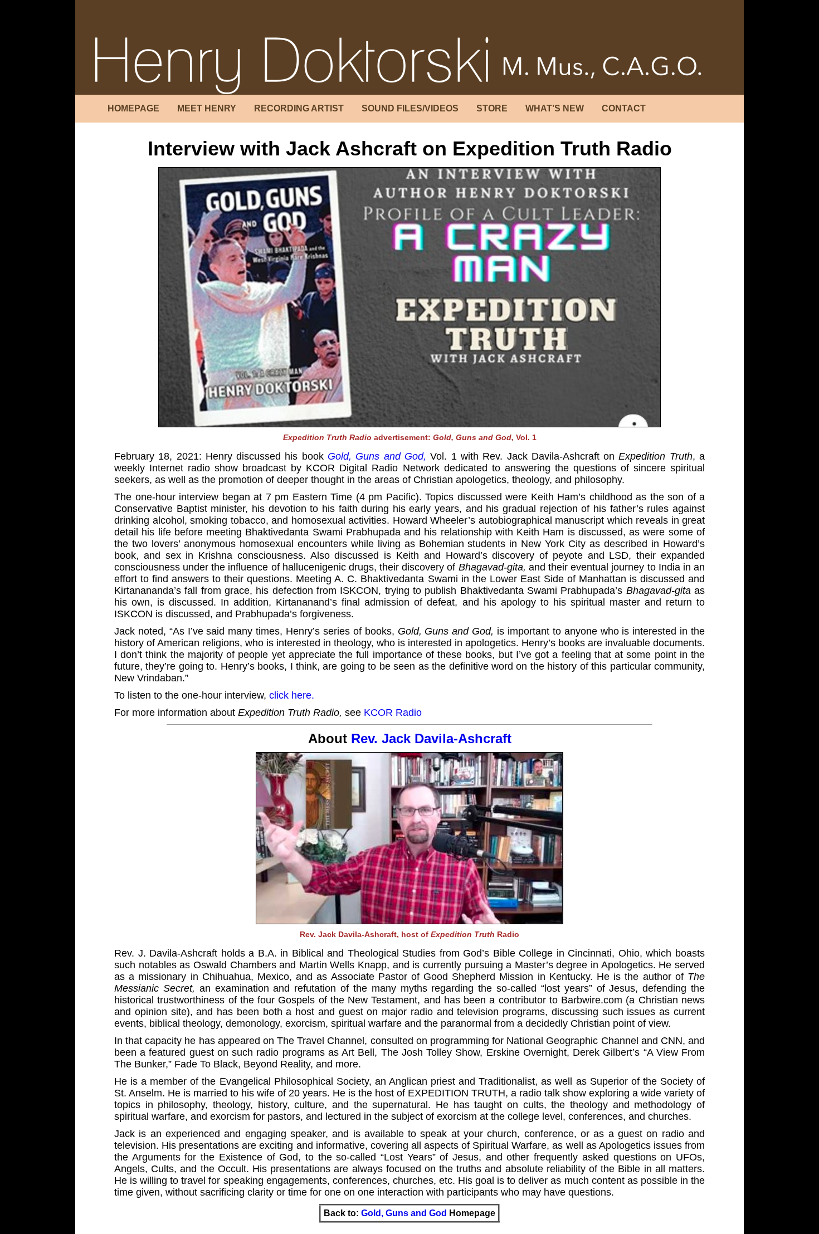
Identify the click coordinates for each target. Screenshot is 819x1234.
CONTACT (624, 108)
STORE (492, 108)
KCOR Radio (393, 712)
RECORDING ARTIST (299, 108)
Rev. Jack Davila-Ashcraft (431, 738)
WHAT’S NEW (554, 108)
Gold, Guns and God (405, 1213)
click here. (291, 695)
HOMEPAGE (133, 108)
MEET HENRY (206, 108)
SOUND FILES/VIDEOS (410, 108)
